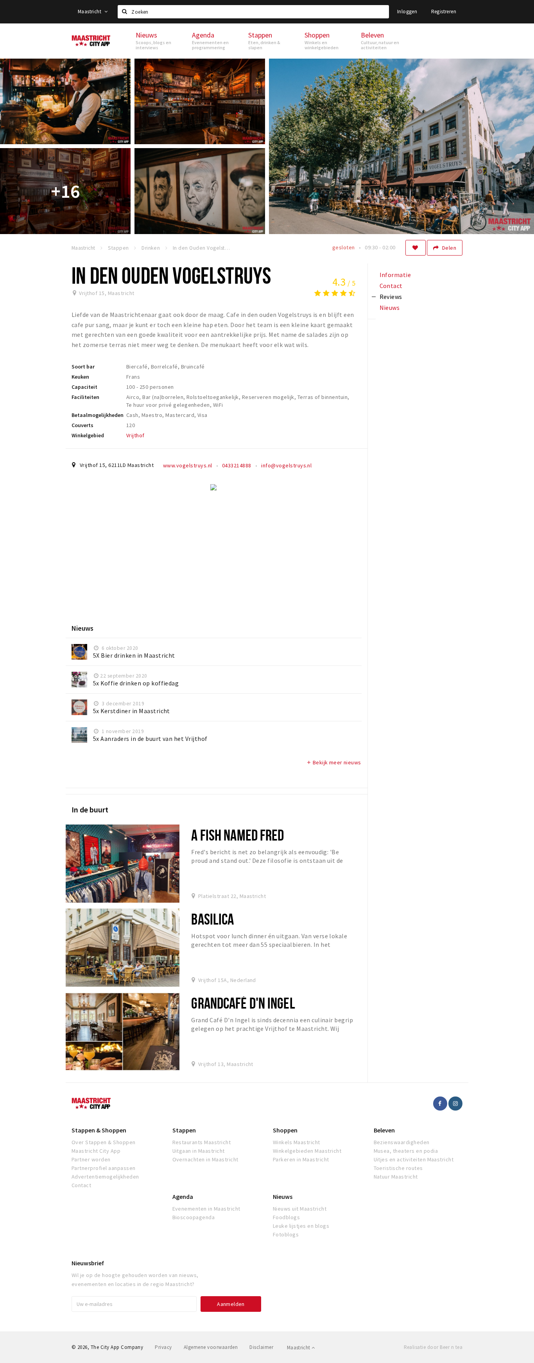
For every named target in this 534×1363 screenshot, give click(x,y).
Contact (81, 1185)
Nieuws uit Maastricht (299, 1208)
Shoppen (285, 1130)
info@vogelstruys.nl (286, 465)
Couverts (82, 425)
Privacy (163, 1347)
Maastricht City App (96, 1150)
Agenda (182, 1196)
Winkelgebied (88, 435)
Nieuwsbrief (88, 1263)
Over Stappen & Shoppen (104, 1142)
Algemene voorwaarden (211, 1347)
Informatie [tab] (395, 275)
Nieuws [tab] (390, 307)
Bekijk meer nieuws (333, 762)
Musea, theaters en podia (406, 1150)
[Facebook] (440, 1103)
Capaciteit (84, 386)
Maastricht (90, 11)
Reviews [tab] (391, 297)
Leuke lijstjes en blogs (301, 1225)
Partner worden (91, 1159)
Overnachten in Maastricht (205, 1159)
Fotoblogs (286, 1234)
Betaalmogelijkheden (98, 415)
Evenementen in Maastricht (206, 1208)
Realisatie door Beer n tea (433, 1347)
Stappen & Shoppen (99, 1130)
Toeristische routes (398, 1168)
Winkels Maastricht (296, 1142)
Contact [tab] (391, 286)
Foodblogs (286, 1217)
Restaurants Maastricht (201, 1142)
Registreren (443, 11)
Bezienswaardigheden (402, 1142)
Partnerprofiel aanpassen (104, 1168)
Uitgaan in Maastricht (198, 1150)
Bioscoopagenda (193, 1217)
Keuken (80, 376)
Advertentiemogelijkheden (105, 1176)
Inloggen (407, 11)
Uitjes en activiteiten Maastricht (414, 1159)
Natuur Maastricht (396, 1176)
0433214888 (236, 465)
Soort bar (83, 366)
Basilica (212, 918)
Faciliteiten (85, 397)
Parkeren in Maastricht (301, 1159)
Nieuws (282, 1196)
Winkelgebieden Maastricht (307, 1150)
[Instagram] (455, 1103)
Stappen (184, 1130)
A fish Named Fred (237, 834)
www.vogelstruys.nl (187, 465)
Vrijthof (135, 435)
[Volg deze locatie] (415, 248)
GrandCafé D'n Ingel (243, 1003)
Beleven (384, 1130)
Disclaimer (261, 1347)
